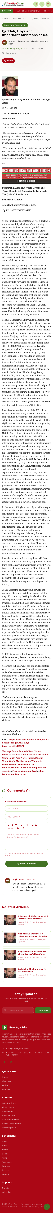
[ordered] (9, 828)
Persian (5, 1170)
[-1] (32, 824)
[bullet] (12, 828)
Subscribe (43, 1010)
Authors (6, 1085)
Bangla (5, 1154)
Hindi (4, 1145)
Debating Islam (9, 1128)
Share (10, 61)
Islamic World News (11, 1119)
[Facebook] (4, 1062)
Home (5, 19)
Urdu (4, 1141)
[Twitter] (10, 1062)
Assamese (7, 1162)
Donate (5, 1188)
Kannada (6, 1166)
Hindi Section (8, 1115)
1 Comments (10, 53)
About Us (6, 1081)
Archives (6, 1089)
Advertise (6, 1192)
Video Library (8, 1107)
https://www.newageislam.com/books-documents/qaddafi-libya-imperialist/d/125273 (25, 743)
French (5, 1174)
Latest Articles (9, 1103)
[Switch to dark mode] (42, 4)
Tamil (4, 1158)
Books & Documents (11, 1123)
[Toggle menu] (48, 4)
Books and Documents (19, 19)
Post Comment (28, 863)
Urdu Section (8, 1111)
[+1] (36, 824)
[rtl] (27, 824)
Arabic (5, 1150)
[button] (21, 824)
